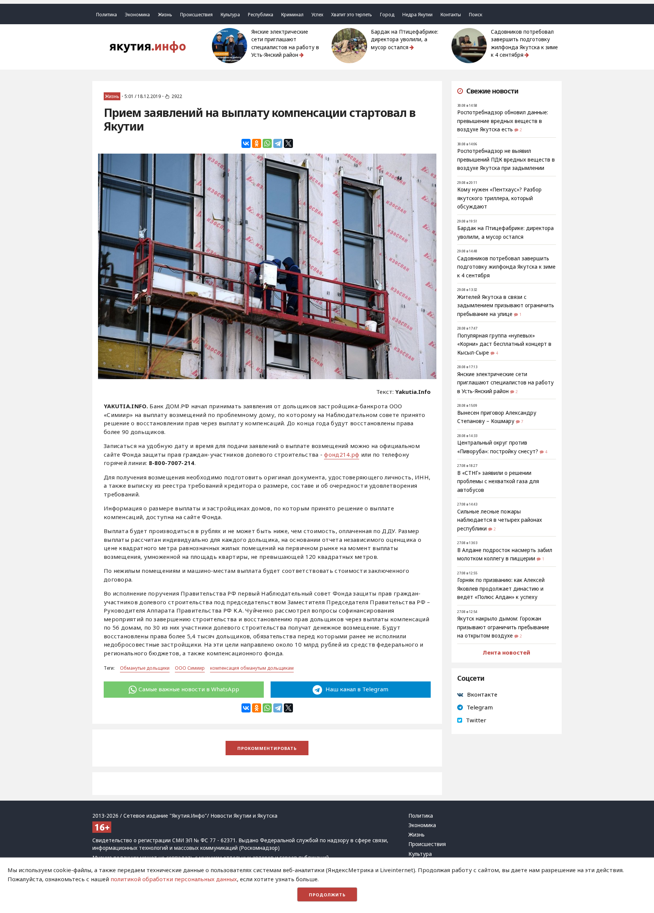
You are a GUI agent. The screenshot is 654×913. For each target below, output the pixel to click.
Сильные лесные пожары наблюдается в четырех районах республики (499, 520)
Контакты (451, 14)
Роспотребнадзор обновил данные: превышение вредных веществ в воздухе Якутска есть (502, 121)
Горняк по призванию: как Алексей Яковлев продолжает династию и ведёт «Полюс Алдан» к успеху (501, 588)
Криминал (292, 14)
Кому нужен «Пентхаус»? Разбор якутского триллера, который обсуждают (499, 198)
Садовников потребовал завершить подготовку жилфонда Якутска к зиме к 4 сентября (524, 43)
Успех (317, 14)
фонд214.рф (341, 454)
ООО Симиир (190, 668)
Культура (230, 14)
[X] (288, 143)
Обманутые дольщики (145, 668)
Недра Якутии (417, 14)
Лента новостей (506, 652)
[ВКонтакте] (246, 143)
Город (387, 14)
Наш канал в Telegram (356, 689)
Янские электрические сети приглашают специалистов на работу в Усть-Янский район (285, 43)
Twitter (476, 720)
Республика (260, 14)
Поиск (475, 14)
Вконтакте (482, 694)
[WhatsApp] (267, 143)
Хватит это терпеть (351, 14)
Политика (106, 14)
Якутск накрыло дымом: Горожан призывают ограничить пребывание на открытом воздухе (503, 627)
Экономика (137, 14)
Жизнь (165, 14)
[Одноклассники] (256, 143)
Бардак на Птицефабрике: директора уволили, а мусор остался (404, 39)
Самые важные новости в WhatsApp (189, 689)
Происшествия (196, 14)
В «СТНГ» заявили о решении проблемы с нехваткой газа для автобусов (498, 481)
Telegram (480, 707)
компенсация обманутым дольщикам (252, 668)
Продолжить (327, 894)
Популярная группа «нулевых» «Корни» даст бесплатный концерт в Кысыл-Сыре (504, 344)
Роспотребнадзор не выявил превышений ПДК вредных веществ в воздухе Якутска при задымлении (506, 159)
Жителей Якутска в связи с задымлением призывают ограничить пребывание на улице (505, 305)
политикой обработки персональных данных (174, 879)
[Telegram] (277, 143)
